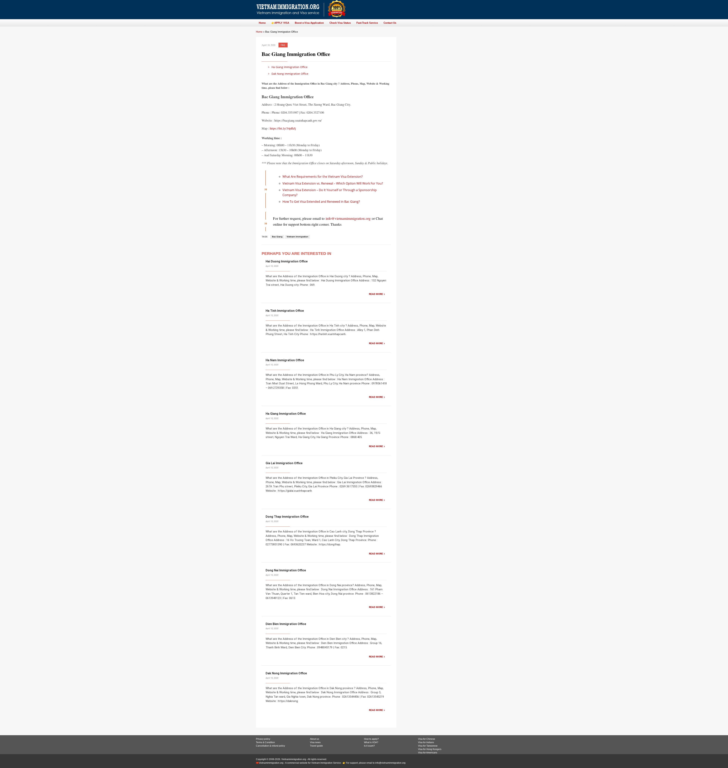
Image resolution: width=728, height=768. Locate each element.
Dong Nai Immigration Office (286, 570)
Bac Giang (277, 237)
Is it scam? (369, 745)
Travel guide (316, 745)
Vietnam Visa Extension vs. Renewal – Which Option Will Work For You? (332, 183)
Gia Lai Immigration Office (284, 463)
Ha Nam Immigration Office (285, 360)
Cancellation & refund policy (270, 745)
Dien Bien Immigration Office (286, 624)
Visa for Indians (426, 742)
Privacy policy (263, 739)
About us (314, 739)
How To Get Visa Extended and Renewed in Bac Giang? (321, 201)
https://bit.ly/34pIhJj (283, 128)
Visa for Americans (427, 752)
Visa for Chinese (426, 739)
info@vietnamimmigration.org (348, 218)
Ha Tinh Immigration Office (285, 311)
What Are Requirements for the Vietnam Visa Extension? (322, 176)
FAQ (283, 45)
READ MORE (376, 294)
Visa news (315, 742)
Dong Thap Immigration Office (287, 516)
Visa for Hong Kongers (429, 749)
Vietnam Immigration (297, 237)
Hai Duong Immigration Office (287, 261)
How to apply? (371, 739)
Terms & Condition (265, 742)
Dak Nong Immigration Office (289, 73)
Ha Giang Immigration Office (289, 67)
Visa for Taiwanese (428, 745)
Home (259, 31)
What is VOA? (371, 742)
